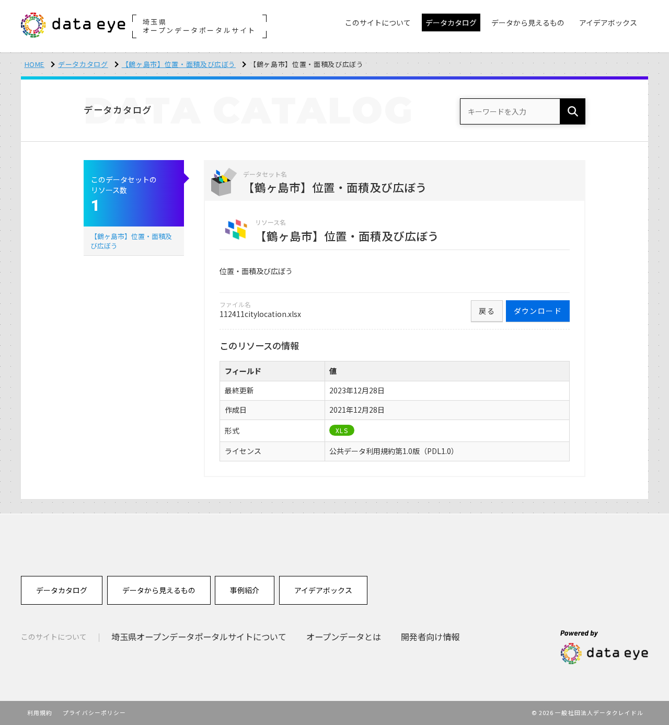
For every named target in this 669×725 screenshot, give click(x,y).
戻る (487, 310)
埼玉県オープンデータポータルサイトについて (198, 636)
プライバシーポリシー (94, 712)
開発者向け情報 (430, 636)
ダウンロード (538, 310)
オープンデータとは (343, 636)
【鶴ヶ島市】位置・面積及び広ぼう (179, 64)
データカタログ (83, 64)
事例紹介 (244, 590)
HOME (35, 64)
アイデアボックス (323, 590)
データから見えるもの (158, 590)
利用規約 (39, 712)
